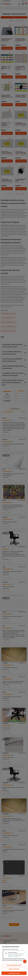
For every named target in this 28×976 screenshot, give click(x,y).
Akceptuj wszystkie (14, 973)
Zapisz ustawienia (14, 969)
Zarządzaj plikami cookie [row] (14, 965)
